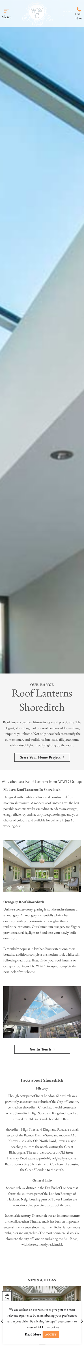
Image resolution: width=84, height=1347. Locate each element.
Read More (33, 1334)
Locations (67, 11)
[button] (6, 14)
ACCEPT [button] (50, 1334)
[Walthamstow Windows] (36, 13)
